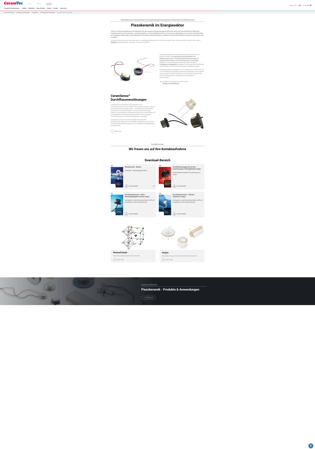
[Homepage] (13, 3)
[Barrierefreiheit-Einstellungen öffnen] (311, 446)
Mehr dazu (117, 131)
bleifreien (114, 42)
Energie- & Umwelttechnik (171, 83)
